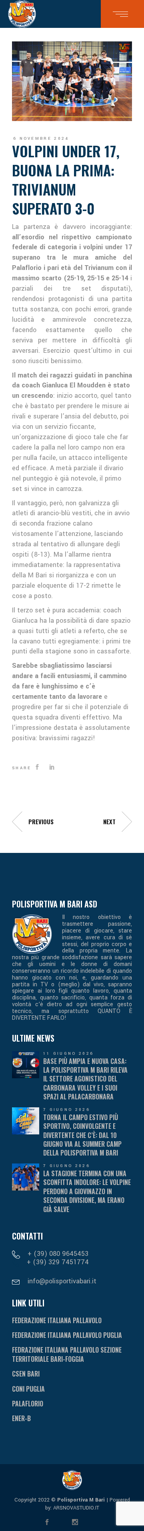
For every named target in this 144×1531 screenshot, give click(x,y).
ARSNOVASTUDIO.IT (75, 1507)
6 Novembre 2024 (41, 138)
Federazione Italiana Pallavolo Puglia (67, 1335)
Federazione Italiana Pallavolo (57, 1320)
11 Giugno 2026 (68, 1053)
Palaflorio (27, 1403)
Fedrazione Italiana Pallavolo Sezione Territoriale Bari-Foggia (67, 1354)
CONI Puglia (28, 1389)
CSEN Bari (26, 1373)
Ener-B (21, 1418)
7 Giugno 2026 (66, 1110)
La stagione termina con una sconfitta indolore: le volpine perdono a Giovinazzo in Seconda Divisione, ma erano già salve (87, 1191)
